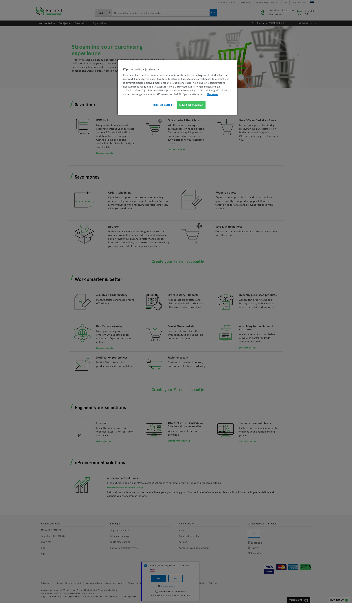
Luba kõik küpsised (191, 105)
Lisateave (212, 94)
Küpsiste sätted (162, 104)
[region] (177, 87)
